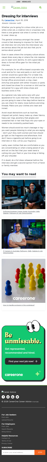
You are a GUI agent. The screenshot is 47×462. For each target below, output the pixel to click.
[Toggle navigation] (4, 7)
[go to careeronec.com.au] (23, 350)
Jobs (18, 1)
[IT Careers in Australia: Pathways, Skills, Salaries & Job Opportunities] (23, 234)
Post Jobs (5, 426)
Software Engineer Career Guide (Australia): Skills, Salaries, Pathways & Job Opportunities (21, 212)
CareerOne (9, 20)
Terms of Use (6, 441)
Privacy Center (7, 443)
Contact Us (6, 438)
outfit (19, 23)
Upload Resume (7, 420)
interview (12, 23)
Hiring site (26, 1)
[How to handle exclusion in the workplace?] (23, 281)
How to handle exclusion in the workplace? (19, 305)
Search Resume (7, 429)
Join (40, 452)
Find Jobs (5, 417)
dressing (5, 23)
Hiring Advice (6, 432)
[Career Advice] (19, 7)
